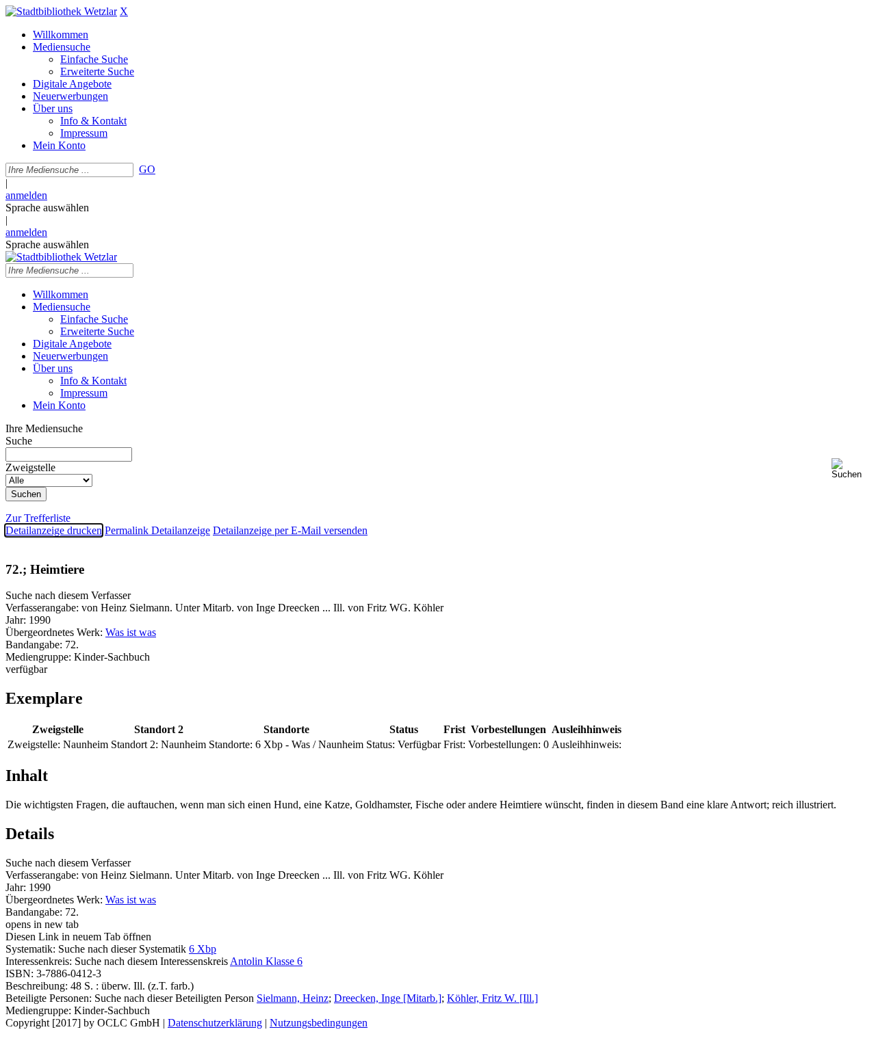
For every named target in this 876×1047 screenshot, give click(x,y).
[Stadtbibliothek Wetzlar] (61, 11)
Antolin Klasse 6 (266, 961)
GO (147, 169)
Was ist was (130, 632)
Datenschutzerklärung (215, 1023)
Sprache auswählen (47, 207)
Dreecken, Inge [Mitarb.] (387, 998)
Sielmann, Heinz (292, 998)
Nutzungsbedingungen (319, 1023)
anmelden (26, 195)
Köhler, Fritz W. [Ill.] (492, 998)
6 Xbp (202, 949)
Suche (18, 441)
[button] (851, 468)
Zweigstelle (30, 467)
